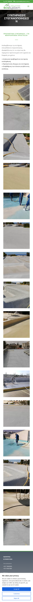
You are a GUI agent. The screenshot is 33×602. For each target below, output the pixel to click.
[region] (16, 587)
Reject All (16, 598)
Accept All (16, 589)
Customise (17, 593)
